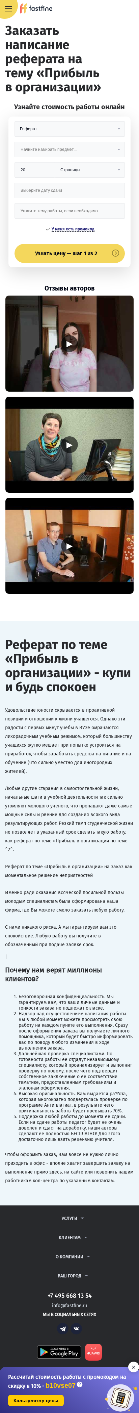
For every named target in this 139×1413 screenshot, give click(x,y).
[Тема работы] (70, 213)
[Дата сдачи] (70, 193)
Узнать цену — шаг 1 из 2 (66, 253)
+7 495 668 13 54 (112, 9)
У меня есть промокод (73, 229)
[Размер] (35, 172)
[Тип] (89, 172)
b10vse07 (61, 1385)
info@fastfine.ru (69, 1306)
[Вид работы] (70, 131)
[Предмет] (70, 152)
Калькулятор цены (35, 1400)
